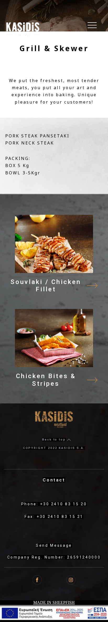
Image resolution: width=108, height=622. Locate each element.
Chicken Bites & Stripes (46, 379)
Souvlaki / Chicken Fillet (45, 285)
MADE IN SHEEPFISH (54, 602)
